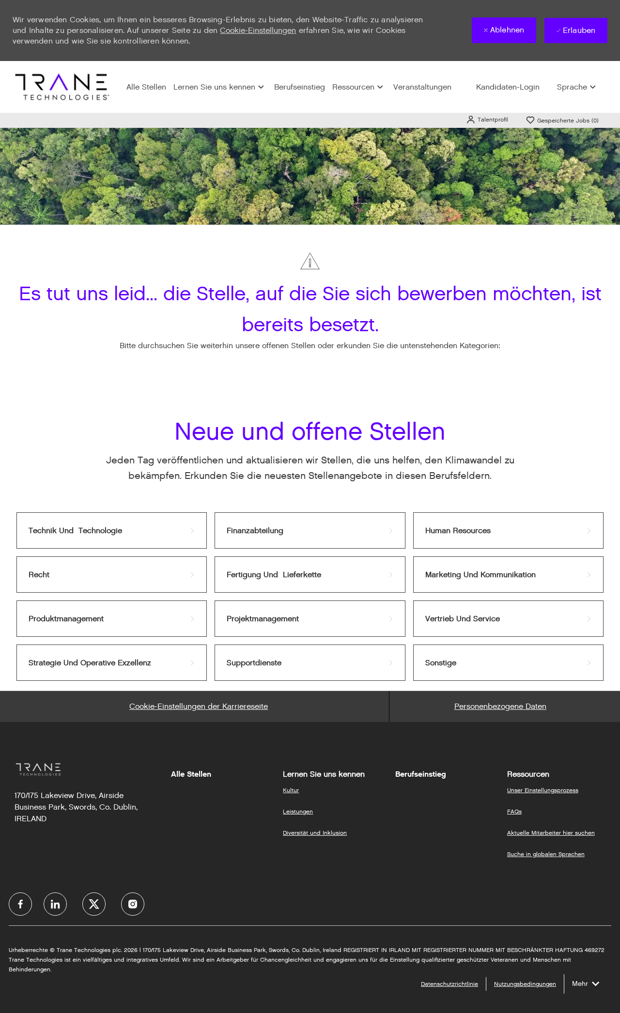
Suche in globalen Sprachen (546, 854)
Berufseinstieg (299, 87)
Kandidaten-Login (508, 87)
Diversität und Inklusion (315, 832)
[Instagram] (132, 904)
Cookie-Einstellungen (258, 30)
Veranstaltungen (422, 87)
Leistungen (298, 811)
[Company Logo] (61, 86)
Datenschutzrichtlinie (449, 983)
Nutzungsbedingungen (525, 983)
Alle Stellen (146, 87)
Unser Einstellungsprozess (542, 790)
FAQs (514, 811)
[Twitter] (94, 904)
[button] (487, 119)
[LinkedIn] (55, 904)
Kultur (291, 790)
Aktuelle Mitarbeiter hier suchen (551, 832)
